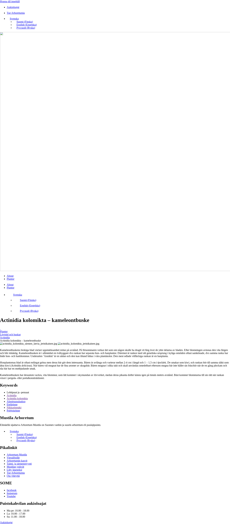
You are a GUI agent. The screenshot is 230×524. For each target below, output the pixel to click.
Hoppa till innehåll (10, 1)
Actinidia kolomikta (17, 398)
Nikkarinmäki (14, 407)
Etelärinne (12, 404)
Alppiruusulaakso (16, 401)
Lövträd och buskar (10, 334)
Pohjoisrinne (13, 410)
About (10, 275)
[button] (13, 18)
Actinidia (5, 337)
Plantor (10, 278)
